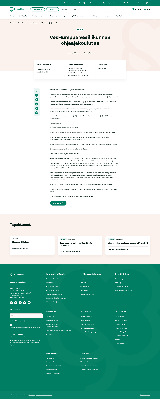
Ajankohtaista (93, 16)
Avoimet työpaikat (121, 332)
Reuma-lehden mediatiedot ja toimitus (58, 330)
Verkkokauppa (51, 353)
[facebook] (20, 302)
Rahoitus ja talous (121, 320)
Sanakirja (82, 3)
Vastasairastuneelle (52, 279)
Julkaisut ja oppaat (121, 286)
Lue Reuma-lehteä (52, 324)
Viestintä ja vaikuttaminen (89, 370)
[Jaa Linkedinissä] (36, 104)
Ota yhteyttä (74, 9)
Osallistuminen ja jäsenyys (57, 16)
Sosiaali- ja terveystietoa (54, 294)
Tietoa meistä (120, 312)
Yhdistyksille (118, 16)
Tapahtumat (94, 3)
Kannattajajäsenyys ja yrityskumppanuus (93, 332)
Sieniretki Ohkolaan (20, 242)
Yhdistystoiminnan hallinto (89, 362)
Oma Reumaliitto (86, 286)
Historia (117, 340)
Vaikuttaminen (120, 324)
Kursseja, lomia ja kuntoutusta (56, 298)
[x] (15, 302)
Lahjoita (51, 9)
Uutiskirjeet (49, 334)
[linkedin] (24, 302)
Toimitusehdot (50, 362)
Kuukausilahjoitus (86, 316)
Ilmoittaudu (57, 203)
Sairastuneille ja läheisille (18, 16)
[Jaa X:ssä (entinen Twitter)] (36, 95)
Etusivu (12, 23)
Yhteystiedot (119, 316)
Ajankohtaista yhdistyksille (89, 358)
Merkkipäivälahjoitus (87, 328)
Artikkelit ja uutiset (52, 320)
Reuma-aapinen (69, 3)
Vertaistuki (49, 283)
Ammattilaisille (123, 3)
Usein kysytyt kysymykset (123, 290)
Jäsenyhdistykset (108, 3)
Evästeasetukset (145, 395)
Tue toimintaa (37, 16)
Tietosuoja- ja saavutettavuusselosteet (40, 395)
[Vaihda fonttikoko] (139, 3)
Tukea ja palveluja (52, 302)
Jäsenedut (83, 283)
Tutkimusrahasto (120, 343)
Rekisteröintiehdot (52, 370)
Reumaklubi (84, 290)
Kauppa (64, 9)
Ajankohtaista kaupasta (53, 373)
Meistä (106, 16)
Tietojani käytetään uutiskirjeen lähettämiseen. (25, 327)
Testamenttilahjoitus (87, 324)
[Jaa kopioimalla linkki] (36, 112)
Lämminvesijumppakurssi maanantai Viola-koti (128, 243)
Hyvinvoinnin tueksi (52, 290)
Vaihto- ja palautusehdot (54, 366)
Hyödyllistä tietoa (77, 16)
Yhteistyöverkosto (121, 328)
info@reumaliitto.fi (16, 295)
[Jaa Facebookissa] (36, 99)
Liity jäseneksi (37, 9)
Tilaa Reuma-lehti (52, 327)
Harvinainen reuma (52, 286)
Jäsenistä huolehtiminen (88, 366)
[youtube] (29, 302)
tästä (11, 345)
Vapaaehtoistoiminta (87, 294)
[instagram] (11, 302)
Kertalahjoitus (85, 320)
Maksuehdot (50, 358)
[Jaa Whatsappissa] (36, 108)
